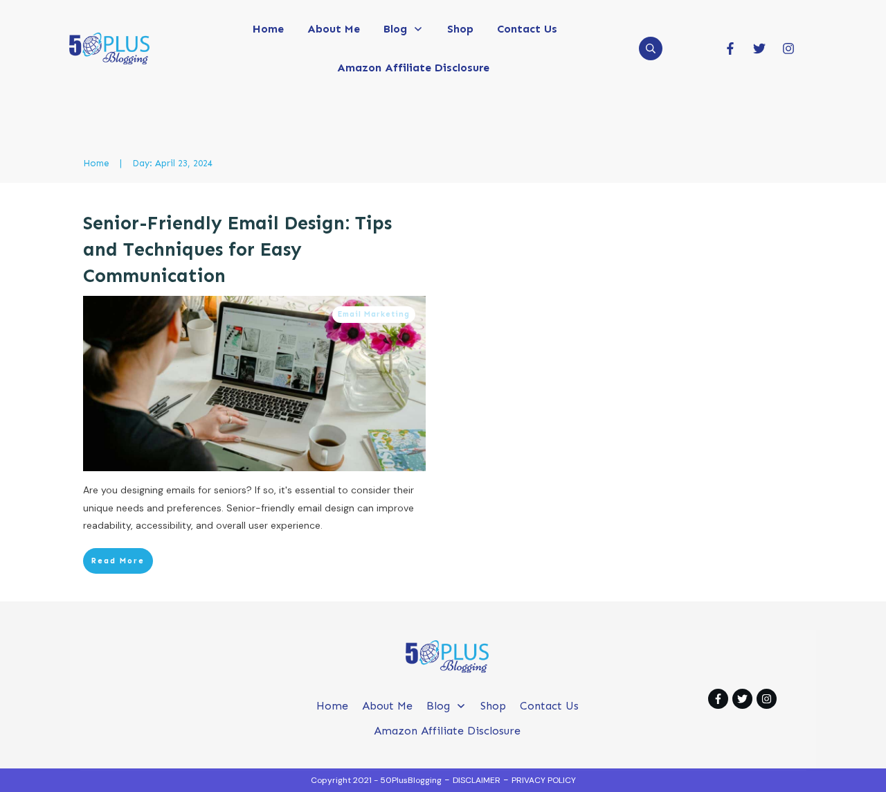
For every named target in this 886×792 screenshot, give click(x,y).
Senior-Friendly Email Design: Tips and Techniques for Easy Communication (237, 249)
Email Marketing (374, 314)
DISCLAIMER (476, 780)
